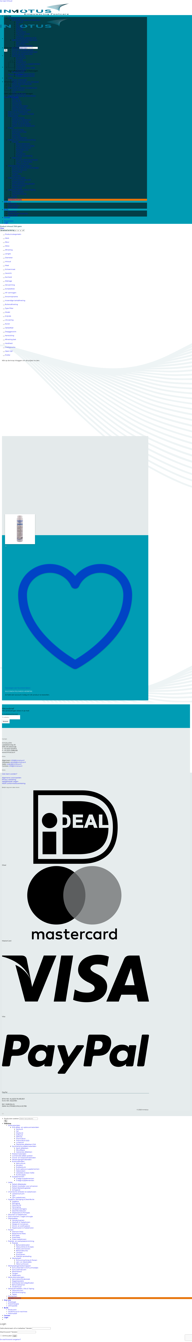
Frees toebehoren (19, 138)
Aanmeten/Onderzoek (21, 180)
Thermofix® (21, 32)
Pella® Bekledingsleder (22, 84)
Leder (10, 78)
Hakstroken (21, 66)
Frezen (11, 128)
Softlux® (19, 28)
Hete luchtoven (22, 164)
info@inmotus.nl (17, 760)
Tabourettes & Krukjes (25, 146)
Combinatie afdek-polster (23, 50)
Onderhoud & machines (18, 214)
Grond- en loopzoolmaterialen (25, 52)
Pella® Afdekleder (19, 80)
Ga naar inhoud (6, 1)
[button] (6, 223)
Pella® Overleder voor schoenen (25, 82)
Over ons (7, 202)
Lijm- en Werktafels (24, 162)
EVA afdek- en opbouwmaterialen (26, 20)
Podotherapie (14, 206)
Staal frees (16, 136)
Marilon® (20, 26)
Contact (7, 217)
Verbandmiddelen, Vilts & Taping (22, 190)
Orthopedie (13, 208)
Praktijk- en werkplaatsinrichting (22, 140)
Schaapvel (16, 86)
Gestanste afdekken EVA (26, 38)
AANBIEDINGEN (15, 200)
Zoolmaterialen (14, 18)
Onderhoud (17, 188)
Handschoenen (18, 118)
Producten (12, 212)
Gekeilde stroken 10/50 (25, 68)
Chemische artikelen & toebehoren (22, 88)
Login (14, 1336)
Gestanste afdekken (24, 46)
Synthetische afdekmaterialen (24, 40)
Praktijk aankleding (24, 156)
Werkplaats (17, 158)
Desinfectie (17, 102)
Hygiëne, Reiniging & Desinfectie (22, 96)
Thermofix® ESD (23, 34)
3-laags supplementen (25, 76)
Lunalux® (20, 36)
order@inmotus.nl (14, 764)
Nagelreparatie (18, 182)
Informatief (13, 216)
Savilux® (19, 22)
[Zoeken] (5, 50)
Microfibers (20, 44)
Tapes (14, 196)
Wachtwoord (8, 1332)
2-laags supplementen (25, 74)
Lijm (14, 92)
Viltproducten (18, 192)
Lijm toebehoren (19, 94)
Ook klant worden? (9, 774)
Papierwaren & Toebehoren (23, 126)
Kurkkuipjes (21, 70)
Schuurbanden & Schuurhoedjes (25, 168)
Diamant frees (18, 130)
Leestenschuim (18, 90)
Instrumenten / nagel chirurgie (21, 114)
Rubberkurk (21, 62)
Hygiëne (15, 98)
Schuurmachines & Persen (27, 160)
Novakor (19, 60)
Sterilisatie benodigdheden (23, 184)
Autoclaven (21, 154)
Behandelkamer (19, 186)
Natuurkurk (21, 58)
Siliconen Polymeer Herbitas (18, 691)
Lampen (19, 152)
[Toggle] (4, 238)
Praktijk (15, 142)
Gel (17, 24)
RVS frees (16, 134)
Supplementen (18, 72)
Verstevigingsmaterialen (22, 54)
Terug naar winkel (15, 75)
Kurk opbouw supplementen (28, 64)
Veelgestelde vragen (10, 781)
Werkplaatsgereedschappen (20, 166)
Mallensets (16, 176)
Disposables (13, 116)
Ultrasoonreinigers (20, 106)
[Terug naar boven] (3, 1113)
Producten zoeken (11, 48)
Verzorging (17, 104)
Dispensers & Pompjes (21, 110)
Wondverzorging (19, 194)
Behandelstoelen (23, 144)
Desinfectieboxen (19, 108)
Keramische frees (19, 132)
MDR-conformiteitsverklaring (13, 783)
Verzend (5, 721)
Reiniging (16, 100)
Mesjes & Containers (20, 122)
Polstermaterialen (19, 48)
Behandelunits (22, 150)
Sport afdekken (22, 42)
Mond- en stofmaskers (21, 124)
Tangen (15, 174)
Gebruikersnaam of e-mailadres (16, 1328)
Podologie (12, 204)
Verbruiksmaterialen (16, 178)
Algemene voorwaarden (11, 778)
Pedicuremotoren (23, 148)
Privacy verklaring (9, 780)
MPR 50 (19, 30)
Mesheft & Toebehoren (21, 120)
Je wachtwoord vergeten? (10, 1339)
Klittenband (17, 172)
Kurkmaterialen (18, 56)
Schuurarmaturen (19, 170)
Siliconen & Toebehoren (18, 112)
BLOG (6, 210)
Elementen (12, 198)
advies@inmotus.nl (18, 762)
